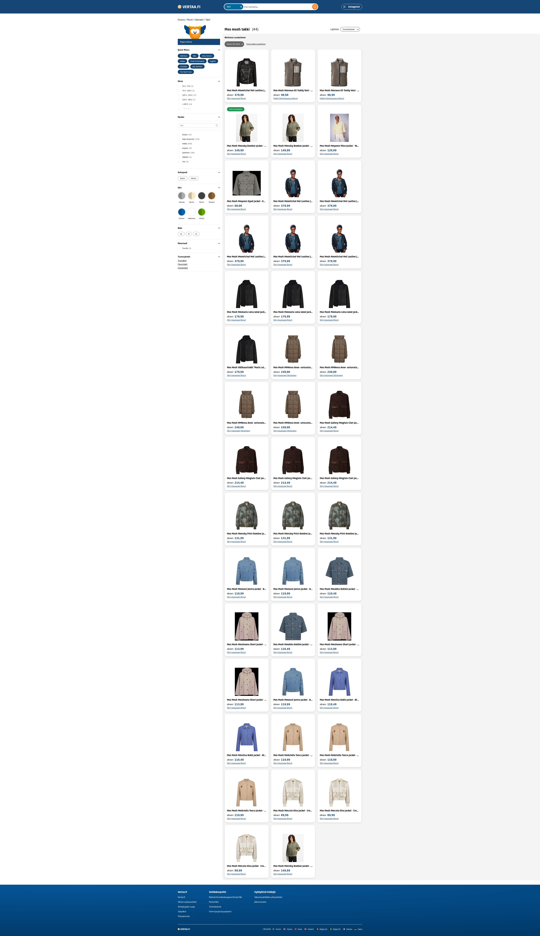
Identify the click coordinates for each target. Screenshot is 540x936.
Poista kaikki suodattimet (256, 44)
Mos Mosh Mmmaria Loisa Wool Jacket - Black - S (246, 312)
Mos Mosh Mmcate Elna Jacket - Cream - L (246, 866)
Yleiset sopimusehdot (187, 902)
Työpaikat (182, 911)
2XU (185, 162)
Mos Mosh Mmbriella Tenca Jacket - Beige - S (339, 755)
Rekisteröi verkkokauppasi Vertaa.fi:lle (225, 897)
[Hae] (315, 7)
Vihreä (201, 218)
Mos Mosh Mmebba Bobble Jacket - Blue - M (339, 589)
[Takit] (241, 7)
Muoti (190, 19)
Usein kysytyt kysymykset (220, 911)
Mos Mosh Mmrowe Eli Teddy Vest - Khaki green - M (339, 90)
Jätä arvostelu (260, 902)
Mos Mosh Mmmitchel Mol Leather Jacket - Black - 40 (339, 201)
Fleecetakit (182, 264)
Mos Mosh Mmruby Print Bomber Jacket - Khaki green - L (293, 533)
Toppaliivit (182, 260)
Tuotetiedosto (215, 906)
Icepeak (187, 148)
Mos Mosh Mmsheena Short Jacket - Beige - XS (246, 644)
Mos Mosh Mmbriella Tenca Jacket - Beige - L (246, 810)
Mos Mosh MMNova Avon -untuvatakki (293, 367)
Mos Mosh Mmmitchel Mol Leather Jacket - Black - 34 (246, 90)
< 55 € (186, 109)
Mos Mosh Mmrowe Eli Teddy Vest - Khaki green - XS (293, 90)
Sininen (181, 218)
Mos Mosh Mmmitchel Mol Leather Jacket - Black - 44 (339, 256)
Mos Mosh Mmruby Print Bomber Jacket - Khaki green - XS (246, 533)
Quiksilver (188, 153)
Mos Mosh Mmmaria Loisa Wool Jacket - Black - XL (293, 312)
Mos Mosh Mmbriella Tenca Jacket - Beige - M (293, 755)
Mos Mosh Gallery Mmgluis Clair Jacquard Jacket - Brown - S (246, 478)
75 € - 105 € (188, 91)
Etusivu (181, 19)
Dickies (187, 135)
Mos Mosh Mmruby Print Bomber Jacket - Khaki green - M (339, 533)
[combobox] (271, 6)
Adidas (187, 144)
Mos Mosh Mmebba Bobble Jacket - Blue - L (293, 644)
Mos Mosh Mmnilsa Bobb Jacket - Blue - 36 (246, 755)
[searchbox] (199, 125)
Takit (207, 19)
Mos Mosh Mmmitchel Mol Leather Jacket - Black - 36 (293, 201)
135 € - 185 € (188, 100)
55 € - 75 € (187, 86)
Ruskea (211, 202)
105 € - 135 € (189, 95)
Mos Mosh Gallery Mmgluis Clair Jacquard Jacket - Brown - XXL (339, 422)
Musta (201, 202)
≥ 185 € (187, 104)
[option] (184, 56)
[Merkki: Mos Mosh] (242, 44)
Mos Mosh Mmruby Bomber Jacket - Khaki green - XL (293, 866)
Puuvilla (186, 248)
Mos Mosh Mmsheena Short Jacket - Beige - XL (339, 644)
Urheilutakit (183, 268)
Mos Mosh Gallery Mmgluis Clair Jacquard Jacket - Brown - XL (339, 478)
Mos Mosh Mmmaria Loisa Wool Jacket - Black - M (339, 312)
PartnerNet (214, 902)
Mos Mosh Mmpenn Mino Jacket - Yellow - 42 (339, 145)
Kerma (191, 202)
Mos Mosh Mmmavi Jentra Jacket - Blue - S (293, 699)
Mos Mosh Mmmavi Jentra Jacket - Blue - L (293, 589)
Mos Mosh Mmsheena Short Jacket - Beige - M (246, 699)
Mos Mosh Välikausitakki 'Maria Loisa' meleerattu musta (246, 367)
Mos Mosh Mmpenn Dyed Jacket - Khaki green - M (246, 201)
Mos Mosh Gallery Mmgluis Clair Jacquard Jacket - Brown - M (293, 478)
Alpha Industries (190, 139)
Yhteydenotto (184, 916)
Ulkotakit (199, 19)
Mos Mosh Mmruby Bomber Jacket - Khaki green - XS (293, 145)
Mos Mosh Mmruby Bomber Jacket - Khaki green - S (246, 145)
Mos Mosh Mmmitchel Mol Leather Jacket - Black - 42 (246, 256)
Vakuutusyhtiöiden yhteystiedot (268, 897)
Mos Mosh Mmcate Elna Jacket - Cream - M (293, 810)
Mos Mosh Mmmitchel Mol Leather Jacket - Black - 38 (293, 256)
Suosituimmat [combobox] (349, 29)
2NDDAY (187, 157)
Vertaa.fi (181, 897)
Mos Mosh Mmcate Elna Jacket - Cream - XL (339, 810)
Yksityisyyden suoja (186, 906)
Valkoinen (191, 218)
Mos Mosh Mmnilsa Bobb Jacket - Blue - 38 (339, 699)
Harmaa (181, 202)
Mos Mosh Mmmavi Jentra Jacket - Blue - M (246, 589)
